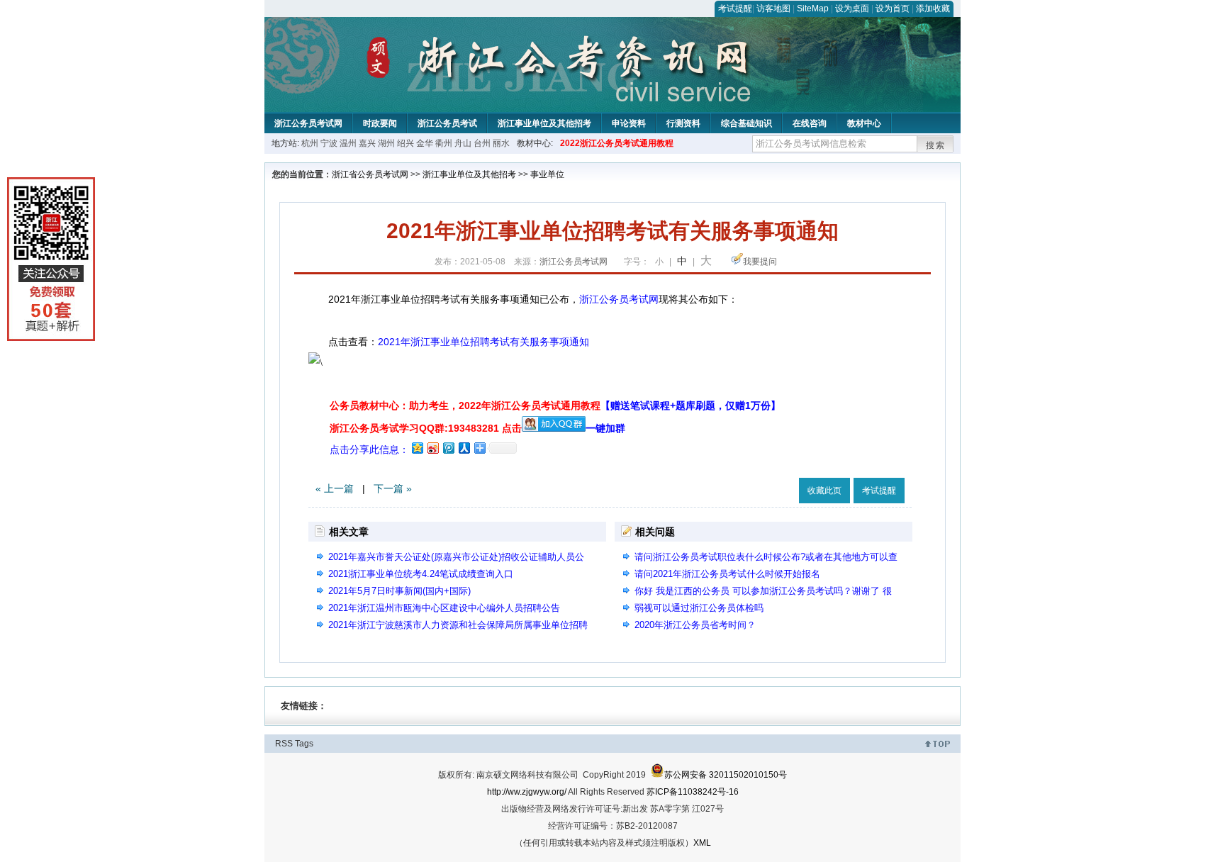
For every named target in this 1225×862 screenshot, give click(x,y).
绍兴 (405, 143)
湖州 (386, 143)
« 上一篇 (334, 488)
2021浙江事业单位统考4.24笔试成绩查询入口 (420, 574)
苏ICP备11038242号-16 (693, 792)
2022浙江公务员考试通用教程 (616, 143)
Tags (304, 744)
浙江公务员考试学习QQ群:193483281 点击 (426, 428)
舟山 (462, 143)
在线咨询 (810, 123)
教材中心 (864, 123)
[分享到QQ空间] (417, 448)
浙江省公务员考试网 (370, 174)
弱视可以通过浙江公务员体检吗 (698, 608)
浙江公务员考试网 (308, 123)
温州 (348, 143)
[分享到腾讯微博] (448, 448)
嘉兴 (367, 143)
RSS (284, 744)
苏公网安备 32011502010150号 (725, 775)
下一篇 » (393, 488)
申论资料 (629, 123)
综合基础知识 (746, 123)
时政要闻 (380, 123)
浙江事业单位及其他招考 (544, 123)
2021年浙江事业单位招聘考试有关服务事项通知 (483, 341)
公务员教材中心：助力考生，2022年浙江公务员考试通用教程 (555, 405)
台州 (482, 143)
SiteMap (813, 8)
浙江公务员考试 (447, 123)
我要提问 (760, 262)
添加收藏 (933, 8)
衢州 (443, 143)
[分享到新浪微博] (432, 448)
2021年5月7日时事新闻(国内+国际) (399, 591)
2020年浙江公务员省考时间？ (695, 625)
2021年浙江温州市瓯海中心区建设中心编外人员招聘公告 (444, 608)
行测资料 (683, 123)
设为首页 (893, 8)
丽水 (501, 143)
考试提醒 (735, 8)
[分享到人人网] (463, 448)
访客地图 (773, 8)
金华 (424, 143)
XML (702, 843)
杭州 (309, 143)
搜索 (936, 145)
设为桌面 (852, 8)
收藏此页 (824, 491)
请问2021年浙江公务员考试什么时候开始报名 (727, 574)
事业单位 (547, 174)
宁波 (328, 143)
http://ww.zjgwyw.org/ (526, 792)
